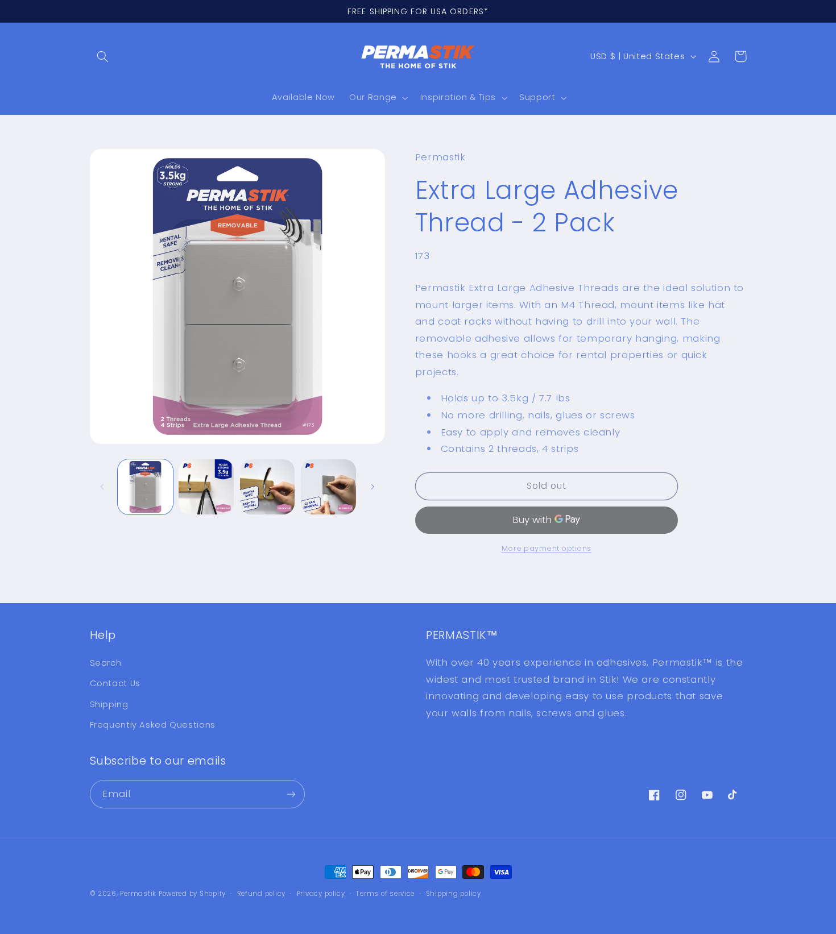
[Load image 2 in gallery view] (206, 486)
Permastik (138, 893)
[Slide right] (372, 486)
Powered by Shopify (192, 893)
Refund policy (261, 893)
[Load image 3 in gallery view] (267, 486)
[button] (103, 56)
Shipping (109, 704)
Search (106, 663)
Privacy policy (321, 893)
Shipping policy (453, 893)
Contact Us (115, 683)
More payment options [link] (547, 548)
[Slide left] (102, 486)
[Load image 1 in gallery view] (145, 486)
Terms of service (385, 893)
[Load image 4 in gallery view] (328, 486)
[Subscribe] (291, 794)
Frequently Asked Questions (153, 724)
